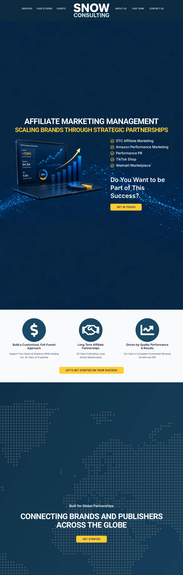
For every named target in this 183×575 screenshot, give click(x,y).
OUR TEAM (138, 8)
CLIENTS (61, 8)
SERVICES (27, 8)
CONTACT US (157, 8)
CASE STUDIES (44, 8)
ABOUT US (121, 8)
